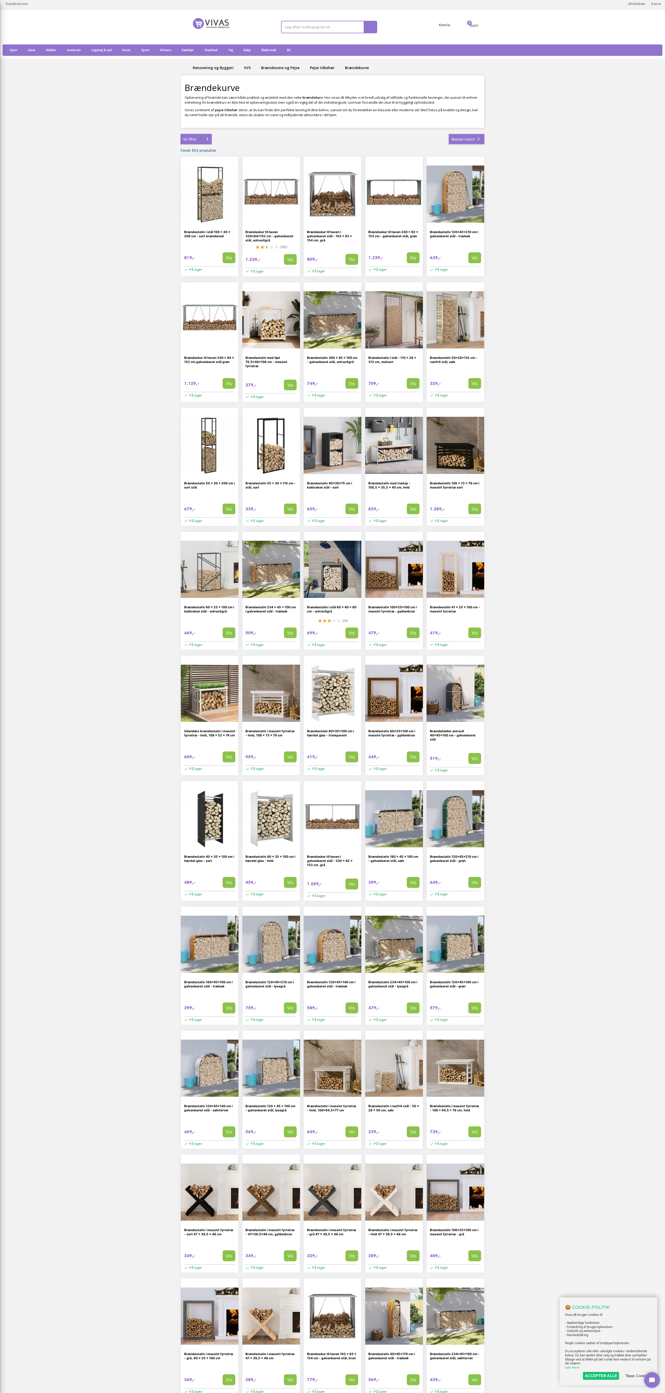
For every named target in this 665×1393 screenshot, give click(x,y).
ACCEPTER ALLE (601, 1376)
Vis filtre (189, 139)
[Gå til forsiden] (186, 67)
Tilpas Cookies (637, 1376)
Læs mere (572, 1367)
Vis (229, 258)
